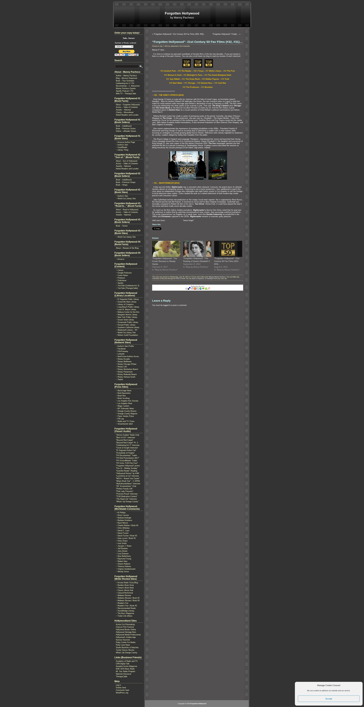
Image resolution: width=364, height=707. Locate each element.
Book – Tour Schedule (125, 81)
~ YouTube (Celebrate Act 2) (127, 286)
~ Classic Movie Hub (124, 590)
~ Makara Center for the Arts (127, 312)
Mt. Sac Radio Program (125, 671)
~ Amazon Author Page (125, 142)
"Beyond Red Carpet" (124, 440)
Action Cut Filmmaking (125, 624)
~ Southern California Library (127, 327)
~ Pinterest (120, 278)
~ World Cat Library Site (126, 198)
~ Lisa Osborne (122, 554)
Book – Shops (122, 185)
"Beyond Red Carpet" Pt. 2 (127, 443)
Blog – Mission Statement (126, 78)
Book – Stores (122, 226)
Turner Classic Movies (125, 650)
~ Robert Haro (121, 561)
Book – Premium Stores (126, 128)
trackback (210, 278)
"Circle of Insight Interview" (127, 448)
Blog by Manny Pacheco (217, 277)
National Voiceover (123, 674)
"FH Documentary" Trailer (126, 455)
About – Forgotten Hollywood (128, 105)
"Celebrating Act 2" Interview (127, 445)
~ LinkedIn (120, 354)
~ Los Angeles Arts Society (127, 401)
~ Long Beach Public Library (127, 307)
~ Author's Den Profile (125, 346)
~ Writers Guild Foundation (127, 335)
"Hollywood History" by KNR (127, 473)
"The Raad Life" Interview (126, 499)
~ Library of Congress (125, 304)
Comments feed (122, 690)
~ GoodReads (121, 147)
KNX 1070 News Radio (125, 669)
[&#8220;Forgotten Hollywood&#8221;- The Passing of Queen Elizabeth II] (197, 249)
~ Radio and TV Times (125, 421)
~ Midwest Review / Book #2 (127, 598)
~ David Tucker (122, 533)
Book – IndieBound (124, 126)
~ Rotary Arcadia (123, 359)
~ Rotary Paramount (124, 372)
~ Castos (119, 270)
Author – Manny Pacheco (126, 76)
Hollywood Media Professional (128, 635)
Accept (328, 698)
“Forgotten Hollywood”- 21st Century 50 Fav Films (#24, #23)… (226, 261)
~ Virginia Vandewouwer (126, 569)
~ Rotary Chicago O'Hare (126, 364)
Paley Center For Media (125, 642)
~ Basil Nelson (122, 523)
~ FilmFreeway (122, 351)
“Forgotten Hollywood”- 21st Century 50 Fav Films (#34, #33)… (179, 34)
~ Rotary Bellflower (124, 361)
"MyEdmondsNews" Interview (128, 484)
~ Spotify (119, 283)
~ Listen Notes (122, 275)
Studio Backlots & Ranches (127, 647)
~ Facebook (121, 349)
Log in (118, 685)
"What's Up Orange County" (127, 501)
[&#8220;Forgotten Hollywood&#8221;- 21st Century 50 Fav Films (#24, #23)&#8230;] (228, 249)
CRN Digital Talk (122, 664)
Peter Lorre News (123, 645)
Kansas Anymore (123, 640)
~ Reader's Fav (122, 603)
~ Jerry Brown (121, 551)
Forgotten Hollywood (182, 13)
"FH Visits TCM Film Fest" (127, 463)
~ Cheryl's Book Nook (125, 588)
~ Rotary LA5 (121, 367)
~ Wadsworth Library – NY (126, 330)
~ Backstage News (124, 390)
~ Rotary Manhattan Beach (127, 369)
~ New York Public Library (126, 317)
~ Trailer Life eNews (124, 616)
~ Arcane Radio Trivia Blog (127, 583)
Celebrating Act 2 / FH (125, 83)
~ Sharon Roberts (123, 564)
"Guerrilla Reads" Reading (126, 471)
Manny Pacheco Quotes (126, 88)
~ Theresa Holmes (123, 566)
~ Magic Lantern (122, 406)
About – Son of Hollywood (126, 161)
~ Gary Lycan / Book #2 (126, 538)
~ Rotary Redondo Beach (126, 374)
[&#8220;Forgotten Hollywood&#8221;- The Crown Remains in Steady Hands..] (166, 249)
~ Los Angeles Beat (124, 403)
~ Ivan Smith (121, 543)
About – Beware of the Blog (127, 248)
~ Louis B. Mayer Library (126, 309)
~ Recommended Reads (126, 608)
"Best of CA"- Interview (125, 437)
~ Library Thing (122, 150)
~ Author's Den (122, 145)
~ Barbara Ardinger (123, 518)
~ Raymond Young (123, 559)
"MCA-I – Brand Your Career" (128, 478)
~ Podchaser (121, 280)
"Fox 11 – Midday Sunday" (127, 468)
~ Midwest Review (123, 595)
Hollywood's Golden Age (126, 637)
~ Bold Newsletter (123, 393)
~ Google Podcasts (124, 273)
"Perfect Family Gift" (124, 489)
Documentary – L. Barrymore (128, 86)
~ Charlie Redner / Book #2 (127, 525)
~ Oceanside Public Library (127, 322)
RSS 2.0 (179, 278)
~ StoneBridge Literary (125, 611)
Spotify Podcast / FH (124, 91)
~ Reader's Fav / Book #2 (126, 606)
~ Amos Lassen (122, 515)
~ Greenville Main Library (126, 302)
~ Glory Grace (122, 541)
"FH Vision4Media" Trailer (126, 460)
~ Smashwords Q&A (124, 424)
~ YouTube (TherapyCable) (127, 288)
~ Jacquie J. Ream (124, 546)
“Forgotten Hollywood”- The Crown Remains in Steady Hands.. (164, 261)
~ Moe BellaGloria (123, 556)
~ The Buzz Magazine (125, 613)
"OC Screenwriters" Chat (126, 486)
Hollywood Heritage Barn (126, 632)
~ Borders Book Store (125, 585)
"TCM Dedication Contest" (126, 496)
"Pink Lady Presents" (125, 491)
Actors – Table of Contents (127, 107)
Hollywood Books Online (126, 629)
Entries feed (121, 688)
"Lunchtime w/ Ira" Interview (127, 476)
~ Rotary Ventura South (125, 377)
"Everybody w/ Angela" (125, 453)
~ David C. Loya (122, 530)
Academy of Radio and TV (127, 661)
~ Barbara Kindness (124, 520)
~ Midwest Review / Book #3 (127, 600)
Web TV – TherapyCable (126, 93)
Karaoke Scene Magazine (126, 666)
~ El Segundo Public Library (127, 299)
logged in (166, 305)
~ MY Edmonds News (125, 408)
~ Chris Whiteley (123, 528)
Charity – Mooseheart (125, 112)
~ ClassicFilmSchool (124, 593)
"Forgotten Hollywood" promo (128, 466)
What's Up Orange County (126, 653)
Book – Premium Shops (126, 182)
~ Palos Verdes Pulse (125, 416)
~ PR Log (120, 419)
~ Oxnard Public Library (125, 325)
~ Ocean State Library (125, 320)
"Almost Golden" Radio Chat (127, 435)
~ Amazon (120, 259)
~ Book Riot (121, 396)
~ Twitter (119, 379)
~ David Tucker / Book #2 (126, 536)
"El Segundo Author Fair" (126, 450)
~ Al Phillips (121, 513)
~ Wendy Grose (122, 571)
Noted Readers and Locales (127, 115)
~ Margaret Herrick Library (126, 315)
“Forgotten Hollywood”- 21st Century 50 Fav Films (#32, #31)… (197, 42)
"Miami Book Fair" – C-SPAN (128, 481)
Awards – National (123, 110)
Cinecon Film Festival (125, 627)
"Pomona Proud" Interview (126, 494)
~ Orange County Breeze (126, 411)
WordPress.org (122, 693)
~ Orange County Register (126, 414)
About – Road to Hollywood (127, 210)
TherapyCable (121, 676)
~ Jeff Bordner (122, 548)
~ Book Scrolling (123, 398)
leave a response (198, 278)
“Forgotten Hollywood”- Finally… (225, 34)
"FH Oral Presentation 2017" (127, 458)
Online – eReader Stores (126, 131)
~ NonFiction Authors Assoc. (127, 356)
